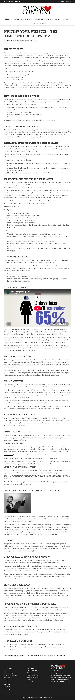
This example (8, 455)
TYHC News (30, 680)
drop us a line (49, 647)
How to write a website (41, 655)
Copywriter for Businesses (22, 19)
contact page (61, 679)
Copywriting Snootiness (33, 670)
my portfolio (61, 677)
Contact (43, 23)
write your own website (57, 655)
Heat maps (26, 134)
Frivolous (29, 673)
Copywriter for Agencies (43, 19)
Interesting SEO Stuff (32, 675)
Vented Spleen (31, 682)
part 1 (30, 53)
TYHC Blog (68, 1)
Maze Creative (48, 697)
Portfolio (57, 19)
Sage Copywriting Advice (18, 655)
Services (7, 19)
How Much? (66, 19)
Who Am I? (61, 1)
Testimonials (33, 23)
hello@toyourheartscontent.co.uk (12, 1)
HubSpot (31, 632)
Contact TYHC (8, 682)
